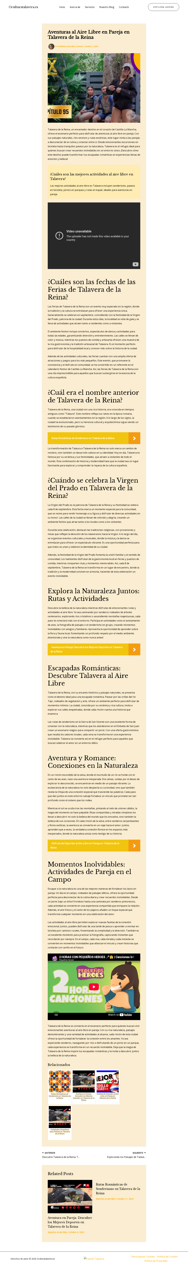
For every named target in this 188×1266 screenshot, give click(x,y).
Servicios (90, 7)
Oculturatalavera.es (23, 7)
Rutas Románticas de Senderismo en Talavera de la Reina (118, 1189)
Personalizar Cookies (143, 1256)
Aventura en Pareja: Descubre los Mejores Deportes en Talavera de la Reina (70, 1222)
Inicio (62, 7)
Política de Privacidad (155, 1260)
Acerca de (75, 7)
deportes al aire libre (57, 1232)
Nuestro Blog (106, 7)
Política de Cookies (167, 1256)
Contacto (124, 7)
